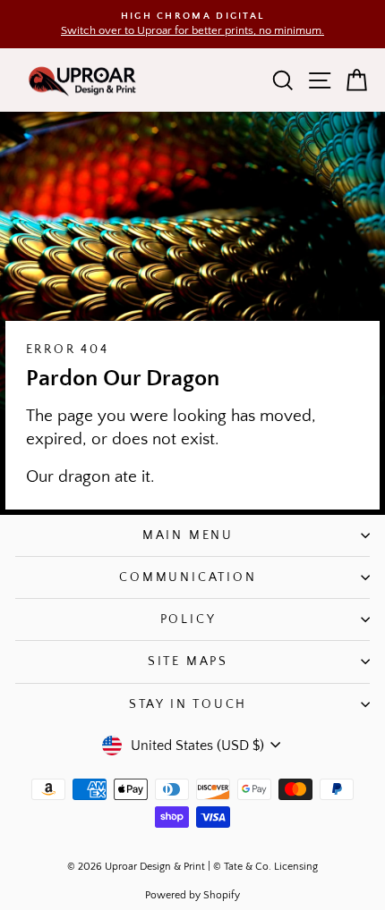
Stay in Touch (188, 704)
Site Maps (188, 661)
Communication (187, 577)
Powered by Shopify (192, 895)
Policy (188, 619)
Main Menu (188, 535)
